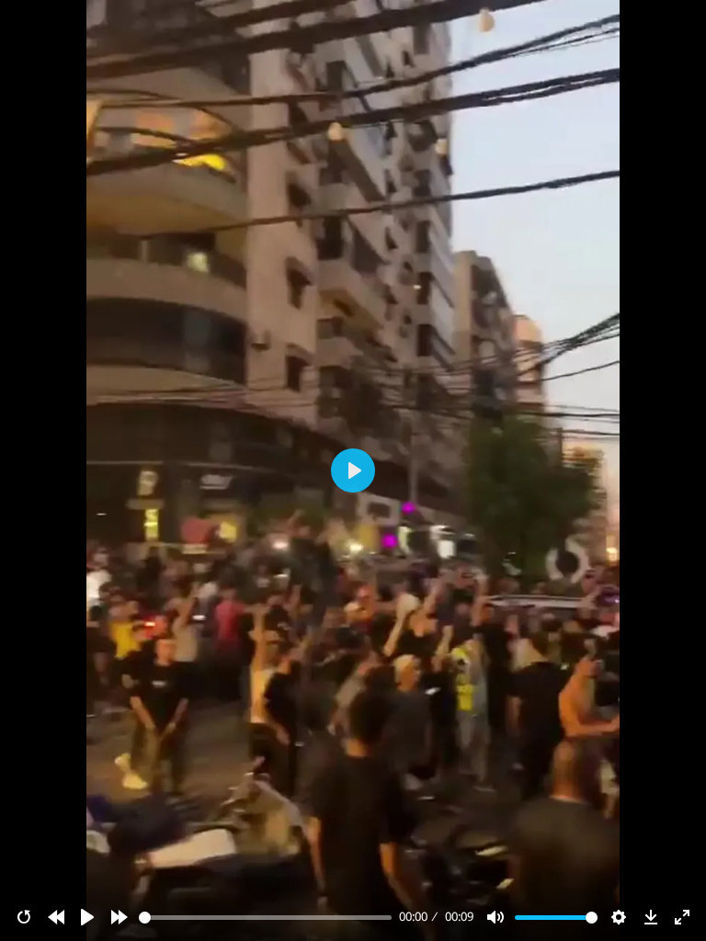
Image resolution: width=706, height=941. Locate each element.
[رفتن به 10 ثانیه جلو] (119, 917)
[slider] (266, 917)
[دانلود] (651, 917)
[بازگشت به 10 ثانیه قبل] (56, 917)
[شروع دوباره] (24, 917)
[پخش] (87, 917)
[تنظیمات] (618, 917)
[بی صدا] (495, 917)
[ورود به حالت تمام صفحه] (682, 917)
